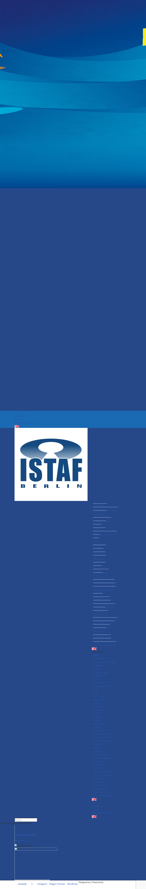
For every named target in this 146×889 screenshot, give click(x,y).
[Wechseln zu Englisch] (73, 426)
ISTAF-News (100, 507)
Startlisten (99, 555)
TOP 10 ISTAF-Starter (104, 645)
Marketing (99, 610)
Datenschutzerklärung (25, 422)
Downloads (99, 631)
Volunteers (99, 531)
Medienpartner (101, 600)
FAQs (96, 538)
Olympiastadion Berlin (105, 534)
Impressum (20, 416)
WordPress (72, 884)
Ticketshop (99, 565)
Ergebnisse (99, 524)
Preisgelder (99, 558)
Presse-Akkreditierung (105, 621)
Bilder (97, 527)
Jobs (96, 541)
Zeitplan (98, 552)
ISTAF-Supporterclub (104, 607)
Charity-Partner (102, 603)
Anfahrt (98, 576)
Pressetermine (101, 627)
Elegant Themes (57, 884)
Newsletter (99, 514)
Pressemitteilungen (103, 624)
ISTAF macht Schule (103, 583)
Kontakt (18, 419)
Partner (98, 597)
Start (17, 412)
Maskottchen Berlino (104, 590)
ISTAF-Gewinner (102, 641)
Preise (97, 569)
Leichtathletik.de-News (105, 510)
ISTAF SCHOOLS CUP (104, 586)
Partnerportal (100, 614)
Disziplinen (99, 548)
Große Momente (102, 638)
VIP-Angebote (101, 572)
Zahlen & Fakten (102, 521)
